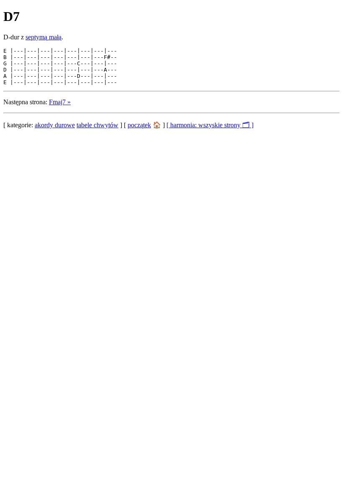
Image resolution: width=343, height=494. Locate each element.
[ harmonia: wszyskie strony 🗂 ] (209, 125)
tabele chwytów (97, 125)
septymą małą (43, 37)
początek (139, 125)
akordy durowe (55, 125)
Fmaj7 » (60, 101)
